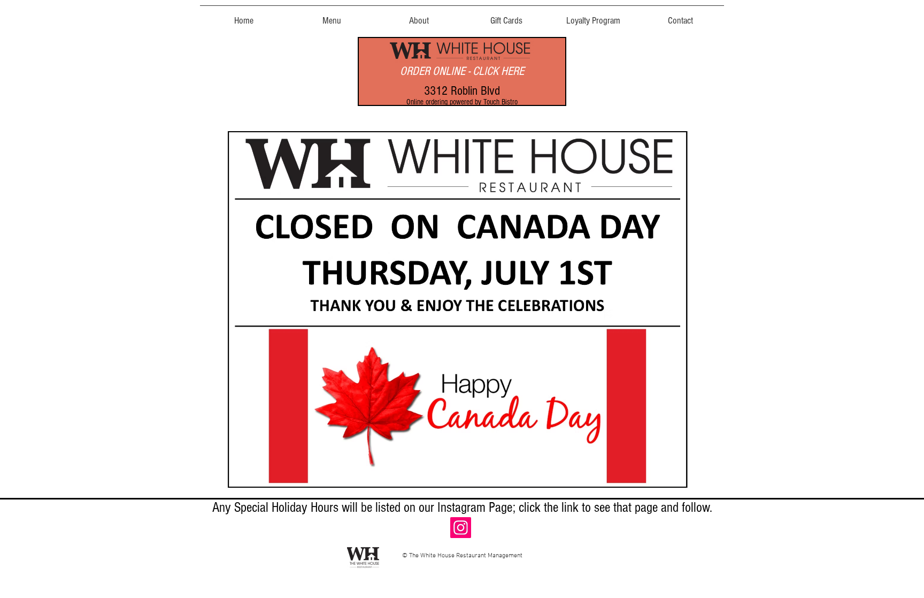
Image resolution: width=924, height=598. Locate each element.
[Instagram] (460, 527)
